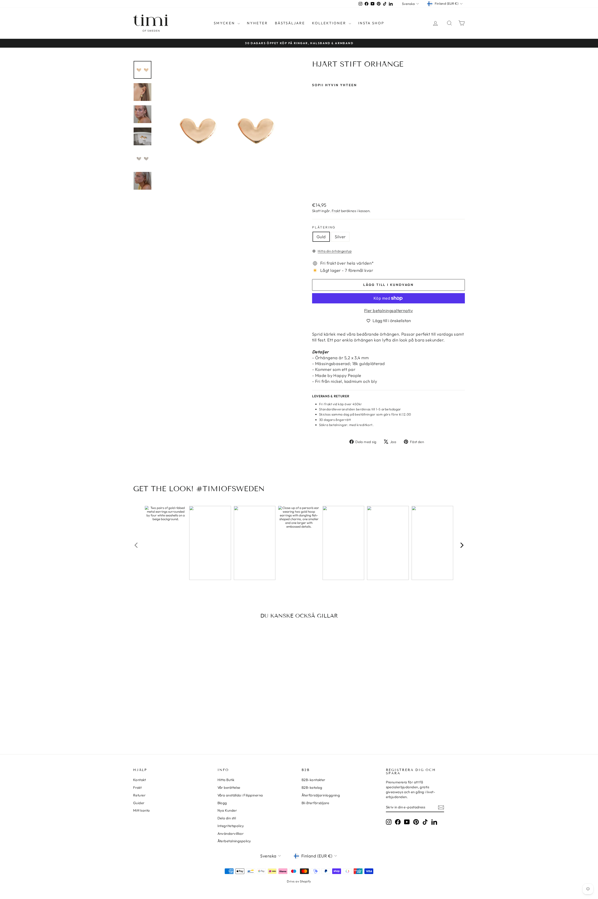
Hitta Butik (226, 780)
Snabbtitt (172, 704)
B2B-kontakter (313, 780)
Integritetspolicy (230, 826)
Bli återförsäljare (315, 803)
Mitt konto (141, 810)
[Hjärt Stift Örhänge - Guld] (315, 187)
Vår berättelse (228, 787)
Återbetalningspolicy (234, 841)
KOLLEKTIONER (330, 23)
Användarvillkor (230, 833)
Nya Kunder (227, 810)
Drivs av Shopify (299, 881)
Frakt (336, 211)
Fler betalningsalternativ (388, 310)
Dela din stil (226, 818)
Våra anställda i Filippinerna (240, 795)
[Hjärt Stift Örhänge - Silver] (321, 187)
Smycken (225, 23)
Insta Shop (371, 23)
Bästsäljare (290, 23)
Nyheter (257, 23)
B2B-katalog (312, 787)
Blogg (222, 803)
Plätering (324, 227)
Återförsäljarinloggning (321, 795)
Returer (139, 795)
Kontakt (139, 780)
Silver (340, 236)
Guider (139, 803)
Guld (321, 236)
